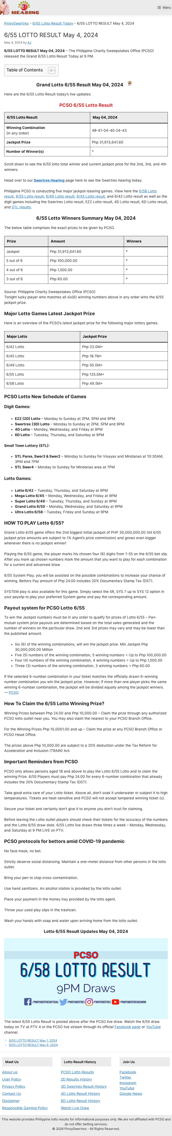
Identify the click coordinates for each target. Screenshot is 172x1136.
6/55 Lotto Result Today (53, 23)
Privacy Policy (13, 1086)
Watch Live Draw (75, 1108)
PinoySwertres (16, 23)
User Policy (11, 1079)
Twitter (125, 1077)
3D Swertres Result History (84, 1086)
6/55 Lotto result (30, 196)
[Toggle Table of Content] (49, 70)
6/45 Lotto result (91, 196)
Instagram (128, 1083)
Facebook (128, 1072)
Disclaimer (11, 1101)
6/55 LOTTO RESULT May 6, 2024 (33, 1045)
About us (9, 1072)
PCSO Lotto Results (77, 1072)
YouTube (153, 1027)
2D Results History (76, 1079)
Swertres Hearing (49, 180)
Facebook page (128, 1027)
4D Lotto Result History (80, 1094)
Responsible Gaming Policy (25, 1108)
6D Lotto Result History (80, 1101)
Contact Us (11, 1094)
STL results (21, 207)
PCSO (14, 692)
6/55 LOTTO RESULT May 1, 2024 (33, 1040)
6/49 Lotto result (60, 196)
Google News (131, 1094)
